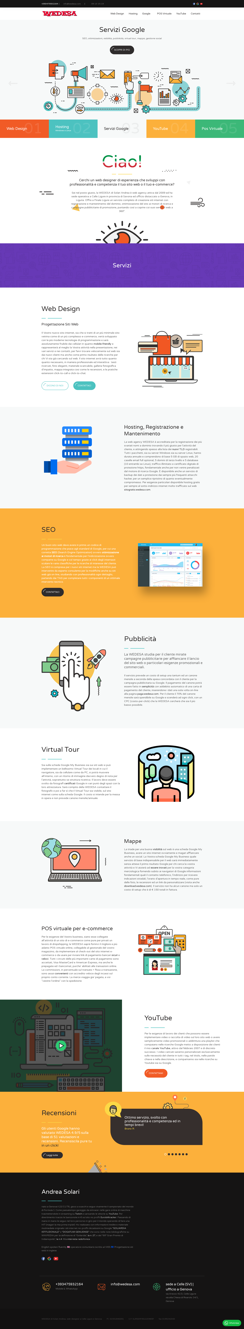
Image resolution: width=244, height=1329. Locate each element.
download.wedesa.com (137, 886)
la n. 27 (91, 1235)
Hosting (133, 13)
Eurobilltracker (108, 1217)
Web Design (117, 13)
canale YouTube (160, 1048)
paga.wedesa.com (148, 693)
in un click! (50, 1145)
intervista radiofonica (78, 1239)
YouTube (181, 13)
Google (147, 13)
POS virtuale (164, 13)
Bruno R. (130, 1128)
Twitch (78, 1213)
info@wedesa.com (72, 4)
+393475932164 (50, 4)
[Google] (50, 1258)
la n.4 (59, 1239)
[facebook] (43, 1258)
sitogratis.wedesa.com (137, 489)
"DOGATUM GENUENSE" (75, 1232)
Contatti (195, 13)
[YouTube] (56, 1258)
